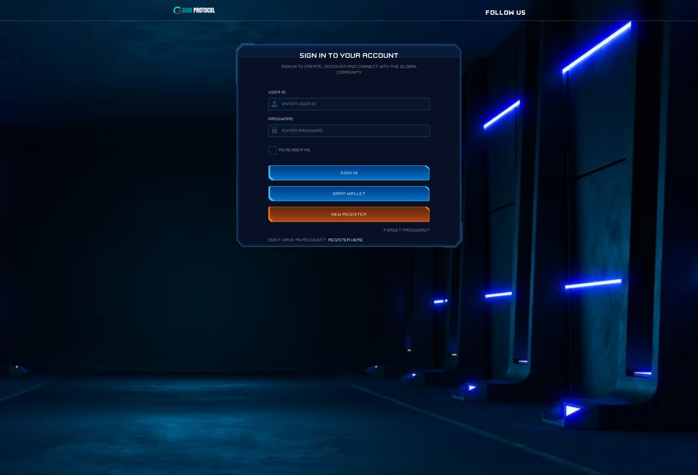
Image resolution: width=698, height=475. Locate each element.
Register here (345, 240)
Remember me (295, 150)
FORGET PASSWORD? (407, 230)
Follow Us (505, 13)
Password (280, 119)
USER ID (276, 92)
